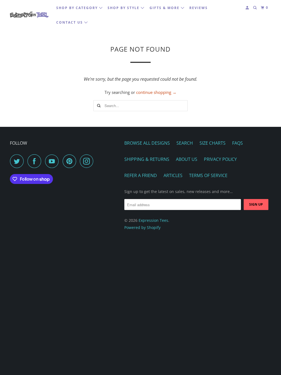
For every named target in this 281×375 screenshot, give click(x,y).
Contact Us (70, 22)
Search (184, 143)
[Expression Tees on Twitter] (18, 161)
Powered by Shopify (142, 227)
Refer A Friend (140, 175)
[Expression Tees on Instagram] (88, 161)
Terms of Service (208, 175)
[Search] (255, 7)
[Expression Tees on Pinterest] (71, 161)
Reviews (198, 7)
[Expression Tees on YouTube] (53, 161)
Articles (173, 175)
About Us (186, 159)
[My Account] (248, 7)
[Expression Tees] (29, 15)
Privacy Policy (220, 159)
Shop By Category (77, 7)
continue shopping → (156, 92)
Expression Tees (153, 220)
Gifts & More (165, 7)
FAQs (237, 143)
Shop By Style (124, 7)
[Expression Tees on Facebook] (35, 161)
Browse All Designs (147, 143)
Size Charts (212, 143)
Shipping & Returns (146, 159)
